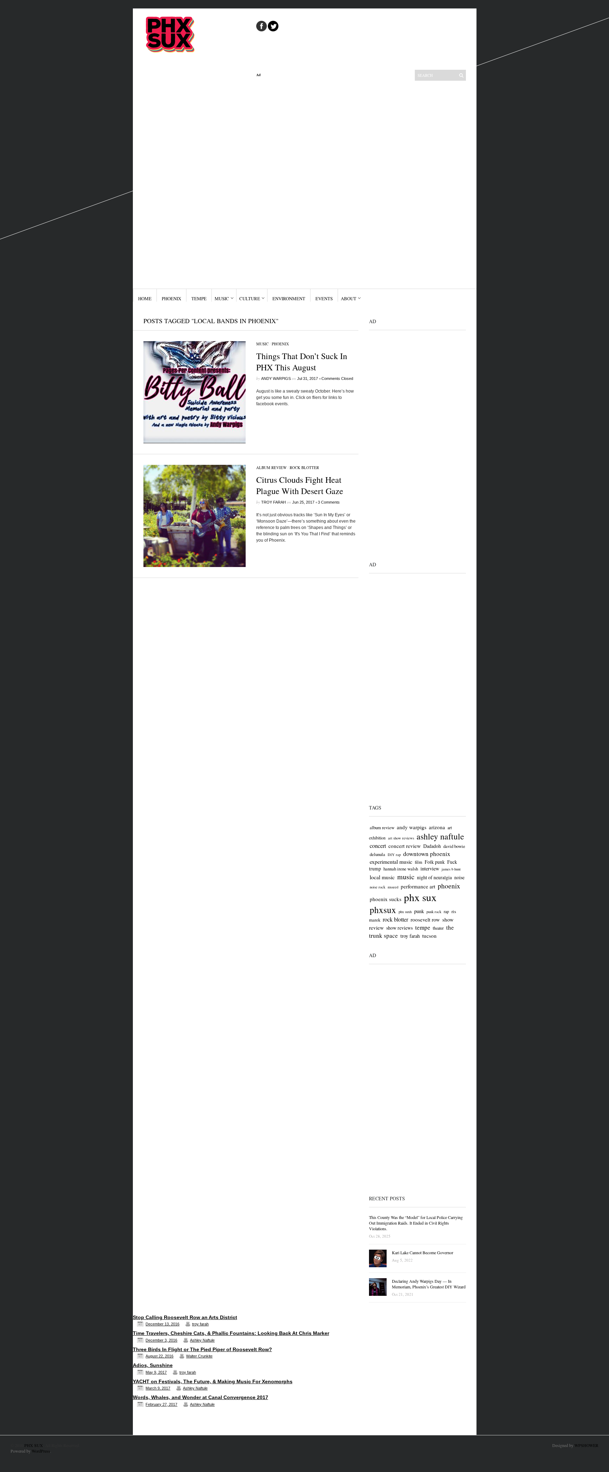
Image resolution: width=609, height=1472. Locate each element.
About (348, 298)
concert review (404, 845)
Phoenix (171, 298)
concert (378, 846)
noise (459, 877)
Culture (249, 298)
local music (382, 877)
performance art (418, 886)
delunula (377, 854)
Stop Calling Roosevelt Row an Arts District (185, 1317)
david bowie (454, 846)
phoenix (449, 885)
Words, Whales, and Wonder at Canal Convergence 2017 (200, 1397)
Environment (288, 298)
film (418, 862)
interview (429, 868)
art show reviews (401, 838)
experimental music (391, 861)
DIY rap (394, 854)
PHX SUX (33, 1445)
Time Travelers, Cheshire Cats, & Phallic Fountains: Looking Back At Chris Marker (231, 1333)
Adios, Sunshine (153, 1365)
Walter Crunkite (199, 1356)
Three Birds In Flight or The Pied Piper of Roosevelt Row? (202, 1349)
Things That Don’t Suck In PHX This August (301, 361)
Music (222, 298)
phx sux (420, 897)
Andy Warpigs (276, 378)
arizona (437, 827)
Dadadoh (432, 846)
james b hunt (451, 869)
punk (419, 911)
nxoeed (393, 887)
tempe (422, 927)
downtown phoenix (426, 854)
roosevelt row (425, 919)
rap (446, 911)
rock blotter (395, 919)
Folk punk (435, 861)
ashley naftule (440, 836)
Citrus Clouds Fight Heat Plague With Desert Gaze (299, 485)
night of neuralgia (434, 877)
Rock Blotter (304, 467)
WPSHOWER (586, 1445)
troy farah (273, 502)
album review (382, 827)
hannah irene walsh (400, 869)
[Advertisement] (307, 183)
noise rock (377, 887)
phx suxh (405, 911)
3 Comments (329, 502)
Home (145, 298)
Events (324, 298)
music (405, 876)
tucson (429, 935)
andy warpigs (411, 827)
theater (438, 928)
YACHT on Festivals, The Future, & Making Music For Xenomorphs (213, 1381)
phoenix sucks (385, 899)
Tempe (199, 298)
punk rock (433, 911)
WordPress (41, 1451)
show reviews (399, 927)
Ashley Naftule (202, 1340)
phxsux (383, 910)
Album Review (271, 467)
